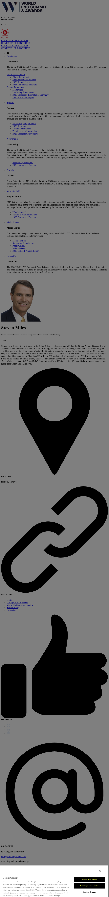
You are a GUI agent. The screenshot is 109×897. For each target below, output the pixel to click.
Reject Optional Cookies (89, 886)
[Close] (100, 871)
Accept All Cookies (89, 879)
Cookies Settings (89, 892)
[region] (54, 881)
